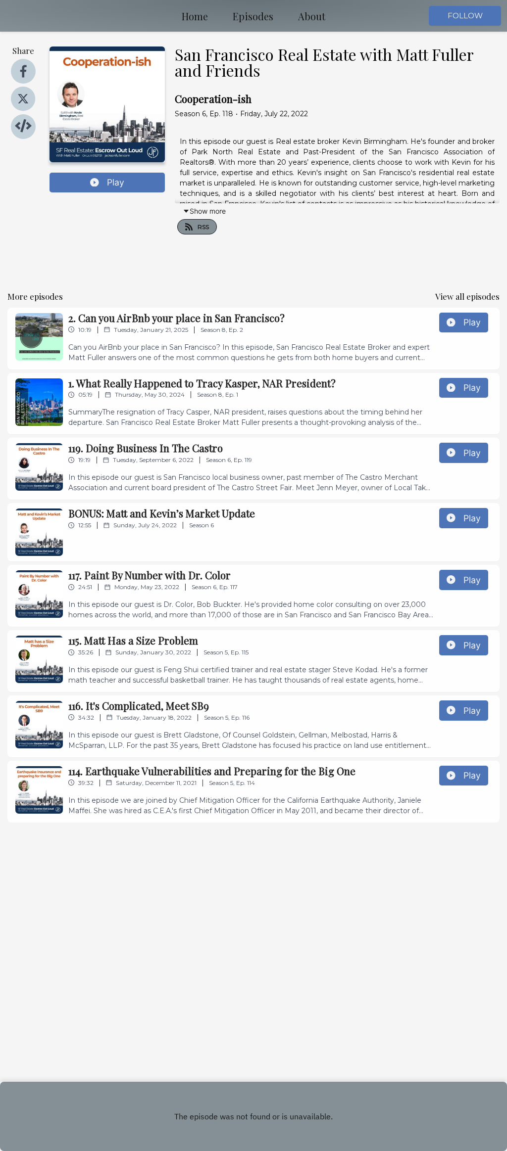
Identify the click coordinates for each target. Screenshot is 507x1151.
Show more (208, 211)
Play (115, 182)
